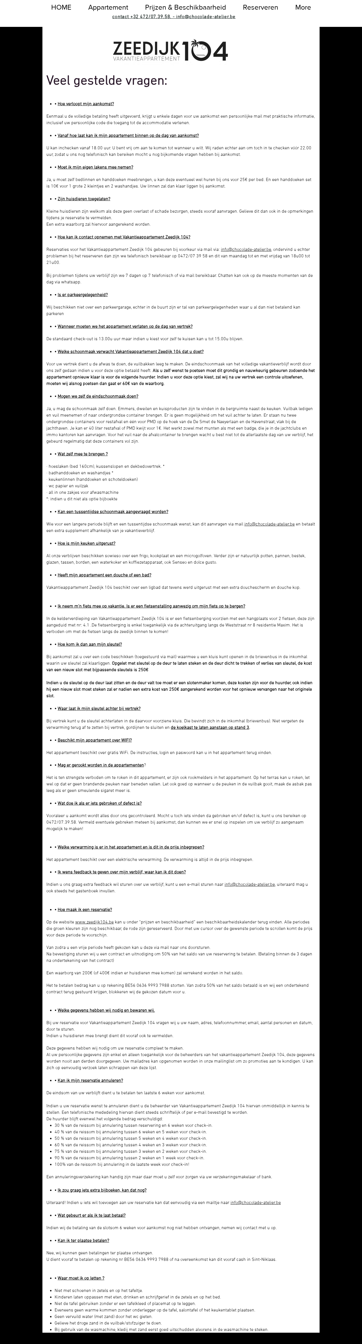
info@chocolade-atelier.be (246, 250)
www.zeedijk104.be (94, 922)
